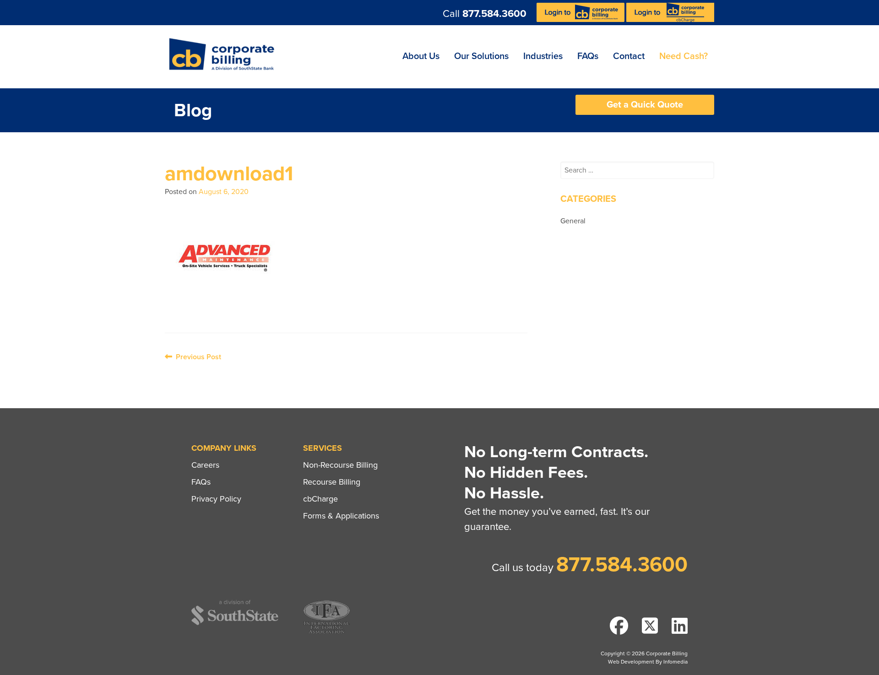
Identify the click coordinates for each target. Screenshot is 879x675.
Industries (543, 56)
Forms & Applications (341, 516)
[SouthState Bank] (234, 623)
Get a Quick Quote (645, 104)
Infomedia (675, 662)
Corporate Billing (224, 56)
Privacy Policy (216, 499)
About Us (421, 56)
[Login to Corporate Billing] (581, 19)
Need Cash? (683, 56)
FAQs (587, 56)
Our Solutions (481, 56)
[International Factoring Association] (326, 632)
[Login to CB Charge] (670, 19)
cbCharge (320, 499)
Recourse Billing (331, 482)
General (573, 221)
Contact (629, 56)
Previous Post (196, 357)
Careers (205, 465)
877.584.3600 (494, 14)
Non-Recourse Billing (340, 465)
